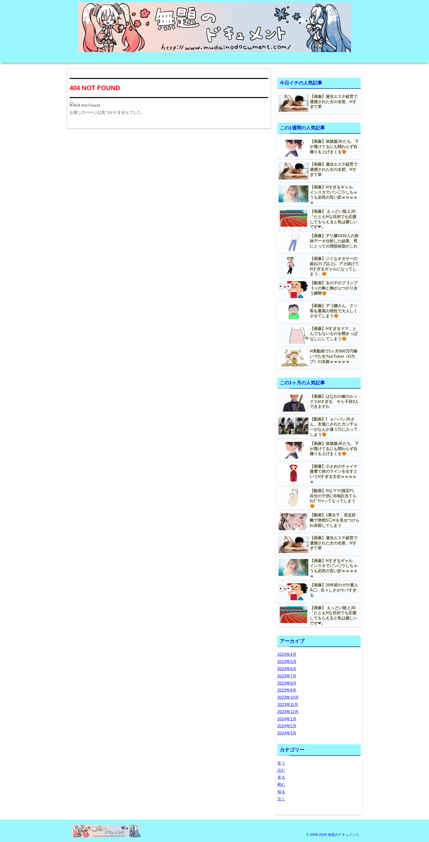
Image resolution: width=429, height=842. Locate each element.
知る (281, 792)
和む (281, 784)
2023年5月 (286, 662)
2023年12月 (288, 712)
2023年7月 (286, 676)
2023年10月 (288, 697)
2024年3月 (286, 733)
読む (281, 770)
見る (281, 777)
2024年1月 (286, 719)
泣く (281, 799)
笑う (281, 763)
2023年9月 (286, 690)
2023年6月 (286, 669)
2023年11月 (287, 704)
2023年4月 (286, 654)
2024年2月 (286, 726)
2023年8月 (286, 683)
